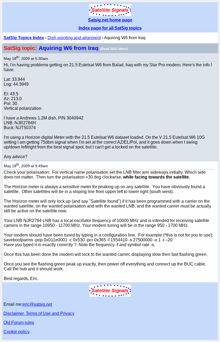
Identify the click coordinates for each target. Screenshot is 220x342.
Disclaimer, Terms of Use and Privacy (38, 313)
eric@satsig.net (37, 304)
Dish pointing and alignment (74, 37)
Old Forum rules (18, 322)
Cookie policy (16, 331)
